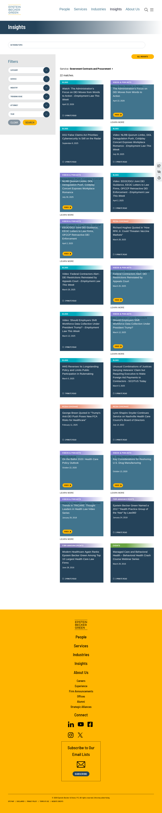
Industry (14, 88)
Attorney (14, 105)
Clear (14, 122)
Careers (81, 680)
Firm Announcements (81, 691)
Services (80, 9)
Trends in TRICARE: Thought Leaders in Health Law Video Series (78, 509)
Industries (98, 9)
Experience (81, 686)
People (64, 9)
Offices (81, 696)
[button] (159, 165)
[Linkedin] (71, 726)
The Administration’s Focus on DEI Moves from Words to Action (130, 92)
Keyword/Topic (16, 45)
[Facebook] (90, 726)
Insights (116, 9)
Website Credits (57, 801)
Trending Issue (16, 96)
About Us (133, 9)
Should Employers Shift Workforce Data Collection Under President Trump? (131, 324)
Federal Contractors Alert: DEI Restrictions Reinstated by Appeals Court (130, 277)
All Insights (142, 56)
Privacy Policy (32, 801)
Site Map (11, 801)
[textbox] (29, 70)
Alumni (81, 701)
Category (14, 70)
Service (13, 79)
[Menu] (152, 10)
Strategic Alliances (81, 706)
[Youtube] (81, 726)
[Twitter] (80, 736)
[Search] (146, 10)
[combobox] (29, 70)
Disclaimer (20, 801)
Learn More (117, 122)
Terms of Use (44, 801)
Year (12, 114)
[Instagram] (71, 737)
